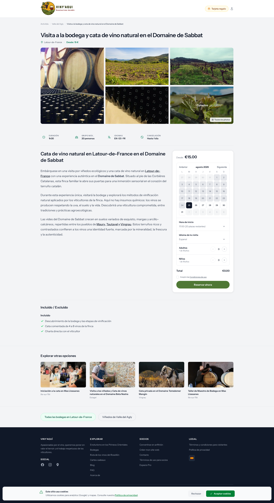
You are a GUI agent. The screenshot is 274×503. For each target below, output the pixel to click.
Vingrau (126, 224)
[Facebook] (42, 465)
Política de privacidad (199, 449)
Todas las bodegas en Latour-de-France (68, 417)
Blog (92, 465)
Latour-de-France (53, 42)
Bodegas (94, 449)
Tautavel (112, 224)
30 (224, 205)
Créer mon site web (149, 449)
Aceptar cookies (222, 493)
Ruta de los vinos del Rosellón (104, 454)
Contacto (144, 454)
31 (182, 212)
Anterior (183, 167)
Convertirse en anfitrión (151, 444)
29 (217, 205)
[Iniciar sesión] (231, 8)
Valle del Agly (57, 24)
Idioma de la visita (188, 235)
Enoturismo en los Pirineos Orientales (108, 444)
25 (189, 205)
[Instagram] (50, 465)
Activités (45, 24)
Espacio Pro (145, 465)
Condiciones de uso (198, 277)
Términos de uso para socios (154, 460)
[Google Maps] (58, 465)
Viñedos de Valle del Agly (117, 417)
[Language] (192, 458)
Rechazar (196, 493)
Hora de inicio (186, 222)
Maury (101, 224)
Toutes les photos (222, 119)
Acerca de (95, 475)
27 (203, 205)
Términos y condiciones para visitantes (208, 444)
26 (196, 205)
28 (210, 205)
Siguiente (222, 167)
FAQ (92, 470)
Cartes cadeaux (98, 460)
